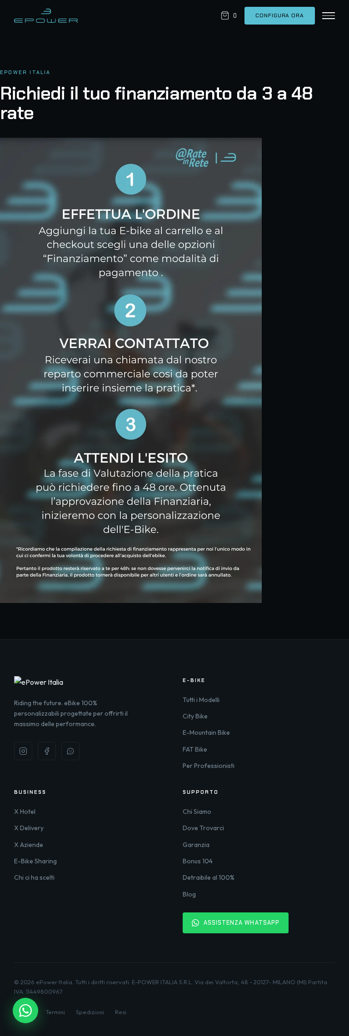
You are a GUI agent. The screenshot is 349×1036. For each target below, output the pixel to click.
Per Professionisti (208, 766)
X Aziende (28, 845)
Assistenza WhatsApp (241, 922)
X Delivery (29, 828)
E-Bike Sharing (35, 861)
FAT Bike (195, 749)
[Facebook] (47, 751)
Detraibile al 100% (208, 877)
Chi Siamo (197, 811)
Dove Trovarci (203, 828)
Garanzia (196, 845)
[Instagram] (23, 751)
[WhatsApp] (70, 751)
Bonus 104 (198, 861)
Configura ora (279, 15)
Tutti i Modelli (201, 700)
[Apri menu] (328, 15)
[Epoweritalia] (46, 16)
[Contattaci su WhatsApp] (25, 1010)
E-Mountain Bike (206, 732)
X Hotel (24, 811)
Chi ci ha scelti (34, 877)
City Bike (195, 716)
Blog (189, 894)
